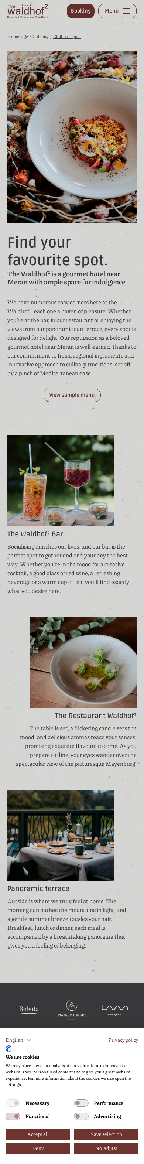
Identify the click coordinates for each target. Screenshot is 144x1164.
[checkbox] (13, 1103)
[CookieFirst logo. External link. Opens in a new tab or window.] (8, 1048)
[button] (18, 1039)
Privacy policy (123, 1039)
